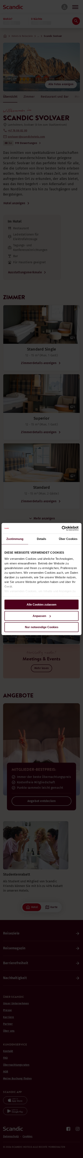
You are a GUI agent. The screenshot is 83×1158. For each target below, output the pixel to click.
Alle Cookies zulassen (41, 604)
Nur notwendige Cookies (41, 627)
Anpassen (39, 616)
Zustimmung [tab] (15, 538)
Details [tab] (41, 538)
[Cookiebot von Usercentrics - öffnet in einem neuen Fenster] (62, 528)
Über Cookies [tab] (68, 538)
